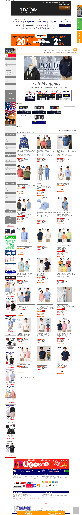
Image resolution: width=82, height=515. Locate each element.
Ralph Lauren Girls (54, 110)
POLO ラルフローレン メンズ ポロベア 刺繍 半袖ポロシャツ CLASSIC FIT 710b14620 (66, 364)
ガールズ (7, 67)
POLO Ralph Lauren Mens (24, 110)
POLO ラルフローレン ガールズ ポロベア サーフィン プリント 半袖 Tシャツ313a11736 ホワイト (65, 305)
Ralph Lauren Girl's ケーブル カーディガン (10, 418)
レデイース (8, 65)
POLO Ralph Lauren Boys (39, 110)
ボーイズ (7, 63)
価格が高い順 (70, 130)
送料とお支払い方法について (49, 52)
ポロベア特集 (8, 70)
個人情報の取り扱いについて (61, 52)
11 (32, 132)
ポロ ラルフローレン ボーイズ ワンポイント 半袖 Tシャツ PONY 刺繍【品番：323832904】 (66, 276)
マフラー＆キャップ (9, 72)
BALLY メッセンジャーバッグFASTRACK (10, 347)
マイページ (53, 50)
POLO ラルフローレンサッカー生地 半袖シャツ (41, 274)
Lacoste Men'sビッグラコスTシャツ (10, 453)
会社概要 (13, 16)
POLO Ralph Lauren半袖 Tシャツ (10, 312)
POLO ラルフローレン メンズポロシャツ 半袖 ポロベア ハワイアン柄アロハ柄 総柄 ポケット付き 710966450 (64, 214)
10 (31, 132)
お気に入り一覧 (47, 50)
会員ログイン (30, 16)
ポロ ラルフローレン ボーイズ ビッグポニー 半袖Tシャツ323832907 (26, 305)
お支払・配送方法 (20, 16)
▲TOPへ (76, 510)
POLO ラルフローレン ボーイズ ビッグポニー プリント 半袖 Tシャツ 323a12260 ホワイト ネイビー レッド (44, 335)
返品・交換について (47, 510)
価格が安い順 (64, 130)
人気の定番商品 (8, 74)
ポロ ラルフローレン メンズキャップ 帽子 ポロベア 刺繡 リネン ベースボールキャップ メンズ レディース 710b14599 (46, 216)
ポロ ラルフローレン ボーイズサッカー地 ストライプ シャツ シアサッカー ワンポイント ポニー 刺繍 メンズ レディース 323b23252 (45, 306)
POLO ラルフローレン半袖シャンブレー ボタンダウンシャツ (24, 213)
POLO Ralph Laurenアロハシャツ (10, 329)
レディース (8, 81)
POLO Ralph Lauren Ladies (69, 106)
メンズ (7, 79)
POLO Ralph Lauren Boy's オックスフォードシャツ (10, 293)
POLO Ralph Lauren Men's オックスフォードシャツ (10, 399)
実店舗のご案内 (48, 16)
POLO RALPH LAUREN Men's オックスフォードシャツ (10, 382)
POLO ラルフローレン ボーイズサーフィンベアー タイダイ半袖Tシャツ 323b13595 (25, 276)
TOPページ (68, 16)
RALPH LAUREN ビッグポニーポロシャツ (10, 365)
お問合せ (25, 16)
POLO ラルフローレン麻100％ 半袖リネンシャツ (42, 243)
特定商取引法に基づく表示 (72, 52)
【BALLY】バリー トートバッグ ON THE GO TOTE (10, 435)
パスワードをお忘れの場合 (66, 50)
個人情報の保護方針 (39, 510)
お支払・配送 (21, 510)
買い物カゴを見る (60, 510)
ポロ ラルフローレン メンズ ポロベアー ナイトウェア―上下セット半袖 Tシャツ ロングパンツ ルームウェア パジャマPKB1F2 (46, 184)
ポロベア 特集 (24, 115)
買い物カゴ (43, 16)
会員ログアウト (37, 16)
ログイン (58, 50)
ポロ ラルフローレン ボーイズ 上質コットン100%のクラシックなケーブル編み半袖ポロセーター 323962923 (26, 183)
